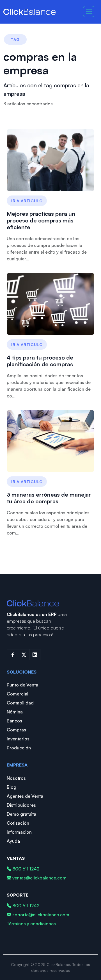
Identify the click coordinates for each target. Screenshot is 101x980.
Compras (16, 730)
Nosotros (16, 778)
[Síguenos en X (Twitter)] (23, 654)
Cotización (18, 823)
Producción (19, 748)
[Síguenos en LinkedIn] (34, 654)
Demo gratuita (21, 814)
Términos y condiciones (31, 923)
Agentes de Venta (25, 796)
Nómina (15, 712)
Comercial (17, 694)
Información (19, 832)
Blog (11, 787)
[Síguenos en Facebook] (12, 654)
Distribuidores (21, 805)
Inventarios (18, 739)
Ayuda (13, 841)
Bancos (14, 721)
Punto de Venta (22, 685)
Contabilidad (20, 703)
